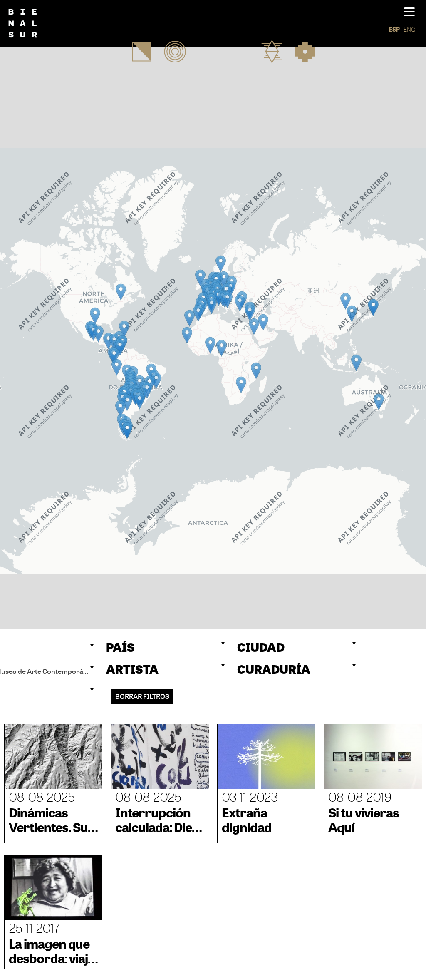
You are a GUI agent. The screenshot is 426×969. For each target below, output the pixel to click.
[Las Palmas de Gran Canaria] (189, 318)
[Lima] (116, 367)
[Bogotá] (120, 347)
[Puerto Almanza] (127, 430)
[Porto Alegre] (147, 390)
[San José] (108, 341)
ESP (394, 29)
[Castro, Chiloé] (120, 408)
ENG (409, 29)
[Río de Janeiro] (156, 380)
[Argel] (211, 305)
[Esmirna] (240, 303)
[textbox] (165, 647)
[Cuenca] (114, 356)
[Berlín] (223, 279)
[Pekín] (345, 301)
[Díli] (356, 362)
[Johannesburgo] (241, 384)
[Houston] (95, 315)
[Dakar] (187, 335)
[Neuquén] (127, 402)
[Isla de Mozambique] (256, 370)
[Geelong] (379, 401)
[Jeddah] (254, 326)
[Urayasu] (373, 307)
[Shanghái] (352, 313)
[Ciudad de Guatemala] (98, 334)
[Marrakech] (198, 313)
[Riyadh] (263, 322)
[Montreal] (121, 292)
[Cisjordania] (250, 312)
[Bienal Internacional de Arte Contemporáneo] (28, 23)
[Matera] (227, 299)
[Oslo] (220, 263)
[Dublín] (200, 277)
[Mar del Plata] (139, 401)
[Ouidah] (210, 345)
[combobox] (165, 647)
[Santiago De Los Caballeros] (124, 329)
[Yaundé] (221, 348)
